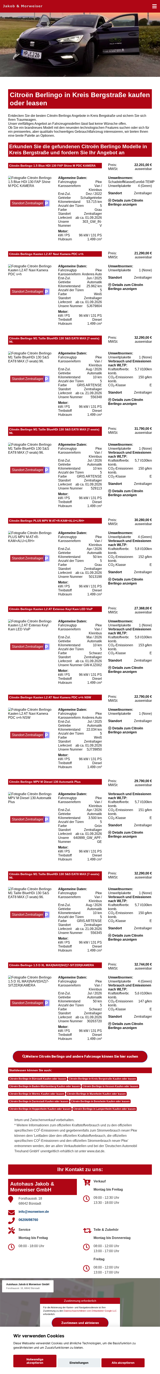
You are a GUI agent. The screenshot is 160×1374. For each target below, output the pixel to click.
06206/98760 (28, 1220)
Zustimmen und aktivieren (80, 1323)
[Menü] (154, 6)
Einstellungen (79, 1362)
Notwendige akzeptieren (34, 1361)
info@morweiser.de (34, 1211)
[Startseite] (22, 5)
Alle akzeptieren (123, 1362)
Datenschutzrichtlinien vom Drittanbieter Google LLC (90, 1311)
